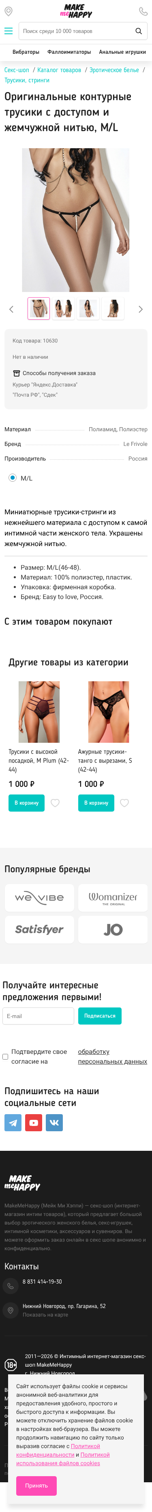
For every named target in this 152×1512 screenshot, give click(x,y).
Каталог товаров (59, 70)
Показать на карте (45, 1315)
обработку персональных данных (113, 1056)
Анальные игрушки (122, 52)
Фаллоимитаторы (69, 52)
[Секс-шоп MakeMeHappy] (76, 11)
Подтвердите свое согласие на (79, 1056)
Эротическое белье (114, 70)
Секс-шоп (16, 70)
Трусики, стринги (26, 80)
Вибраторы (26, 52)
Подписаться (100, 1016)
